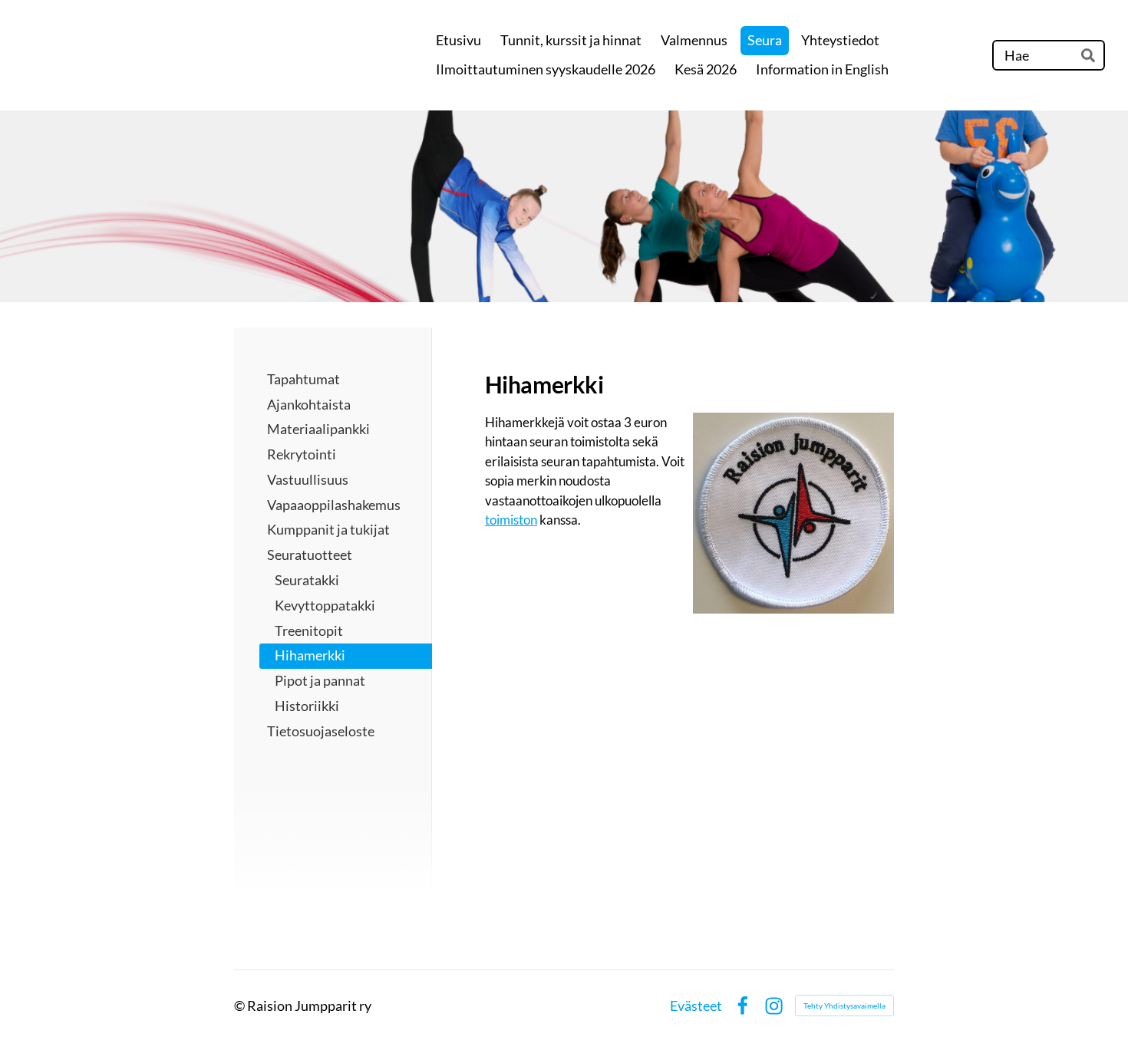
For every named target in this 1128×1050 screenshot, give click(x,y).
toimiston (511, 520)
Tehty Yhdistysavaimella (844, 1005)
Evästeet (696, 1005)
